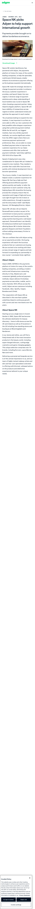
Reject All (24, 899)
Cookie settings (16, 905)
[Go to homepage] (6, 2)
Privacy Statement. (24, 895)
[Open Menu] (32, 2)
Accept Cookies (8, 899)
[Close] (30, 878)
